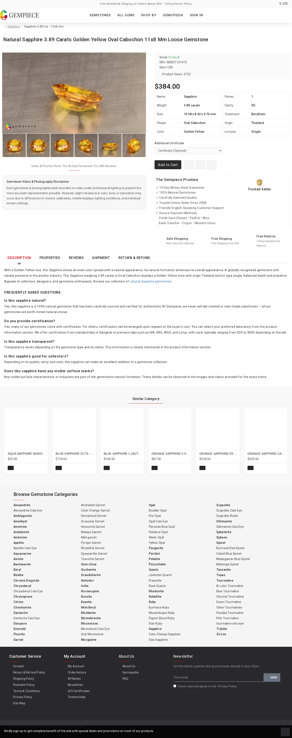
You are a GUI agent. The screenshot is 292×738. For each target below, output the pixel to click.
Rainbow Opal (158, 532)
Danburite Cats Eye (26, 618)
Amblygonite (22, 515)
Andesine (20, 537)
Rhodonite (156, 591)
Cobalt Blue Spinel (229, 553)
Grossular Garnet (92, 521)
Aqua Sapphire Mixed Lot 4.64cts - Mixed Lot (27, 453)
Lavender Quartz (160, 575)
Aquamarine (22, 553)
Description (19, 258)
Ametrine (20, 526)
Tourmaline (224, 580)
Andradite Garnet (93, 505)
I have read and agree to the (207, 686)
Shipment (101, 258)
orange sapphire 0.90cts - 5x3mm (171, 453)
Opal (152, 505)
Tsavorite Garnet (92, 559)
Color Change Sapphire (165, 634)
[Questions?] (200, 164)
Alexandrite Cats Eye (27, 510)
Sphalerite (223, 532)
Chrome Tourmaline (230, 596)
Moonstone (89, 623)
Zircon (221, 634)
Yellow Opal (157, 542)
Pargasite (156, 548)
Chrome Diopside (26, 580)
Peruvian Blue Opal (162, 526)
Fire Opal (155, 515)
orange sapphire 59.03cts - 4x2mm (218, 453)
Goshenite (88, 569)
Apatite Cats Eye (25, 548)
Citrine (18, 602)
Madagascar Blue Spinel (233, 559)
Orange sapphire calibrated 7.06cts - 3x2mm (267, 453)
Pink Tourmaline (227, 618)
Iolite (84, 586)
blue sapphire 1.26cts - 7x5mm (123, 453)
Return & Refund (134, 258)
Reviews (76, 258)
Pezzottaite (157, 564)
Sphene (221, 537)
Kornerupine (90, 591)
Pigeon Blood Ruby (162, 618)
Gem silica (88, 564)
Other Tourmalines (229, 607)
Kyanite (86, 602)
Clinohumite (22, 607)
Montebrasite (91, 618)
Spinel (220, 542)
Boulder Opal (158, 510)
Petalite (154, 559)
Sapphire (13, 26)
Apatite (18, 542)
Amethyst (20, 521)
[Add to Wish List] (212, 164)
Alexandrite (21, 505)
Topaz (221, 575)
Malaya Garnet (91, 532)
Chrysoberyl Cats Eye (28, 591)
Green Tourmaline (228, 602)
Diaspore (20, 623)
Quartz (154, 569)
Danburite (20, 613)
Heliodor (87, 580)
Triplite (221, 629)
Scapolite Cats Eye (229, 510)
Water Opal (156, 537)
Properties (50, 258)
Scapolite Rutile (227, 515)
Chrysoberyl (22, 586)
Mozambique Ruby (162, 613)
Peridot (154, 553)
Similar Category (146, 399)
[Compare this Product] (41, 467)
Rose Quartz (157, 586)
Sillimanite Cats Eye (230, 526)
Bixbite (18, 575)
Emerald (19, 629)
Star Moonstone (92, 634)
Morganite (88, 639)
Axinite (18, 559)
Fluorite (19, 634)
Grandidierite (91, 575)
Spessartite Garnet (94, 553)
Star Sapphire (158, 639)
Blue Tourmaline (227, 591)
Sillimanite (224, 521)
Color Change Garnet (95, 510)
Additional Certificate (169, 143)
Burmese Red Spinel (230, 548)
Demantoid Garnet (93, 515)
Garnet (18, 639)
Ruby (152, 602)
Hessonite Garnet (93, 526)
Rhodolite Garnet (92, 548)
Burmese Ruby (159, 607)
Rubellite (155, 596)
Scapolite (223, 505)
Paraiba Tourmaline (230, 613)
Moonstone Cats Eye (95, 629)
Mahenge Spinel (227, 564)
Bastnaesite (22, 564)
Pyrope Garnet (91, 542)
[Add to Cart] (11, 468)
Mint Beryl (88, 607)
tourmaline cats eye (230, 623)
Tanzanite (223, 569)
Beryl (17, 569)
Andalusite (21, 532)
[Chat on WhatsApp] (189, 164)
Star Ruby (155, 623)
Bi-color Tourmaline (229, 586)
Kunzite (86, 596)
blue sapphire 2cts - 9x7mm (75, 453)
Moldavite (88, 613)
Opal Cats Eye (158, 521)
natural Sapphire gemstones (151, 281)
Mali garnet (89, 537)
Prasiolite (155, 580)
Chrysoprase (22, 596)
